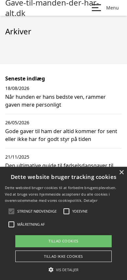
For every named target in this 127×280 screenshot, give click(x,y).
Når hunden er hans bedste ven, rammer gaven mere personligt (55, 100)
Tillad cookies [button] (63, 240)
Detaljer (90, 200)
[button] (63, 269)
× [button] (121, 172)
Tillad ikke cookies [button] (63, 256)
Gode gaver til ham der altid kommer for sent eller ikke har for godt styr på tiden (61, 135)
